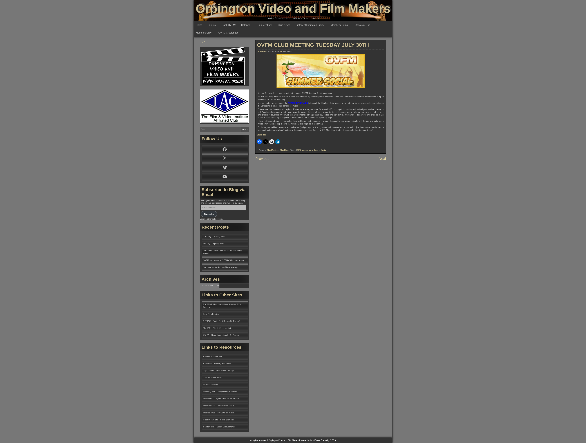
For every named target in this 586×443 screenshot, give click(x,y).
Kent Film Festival (211, 314)
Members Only (204, 32)
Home (199, 25)
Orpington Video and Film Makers (293, 8)
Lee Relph (287, 51)
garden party (307, 150)
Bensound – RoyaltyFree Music (217, 364)
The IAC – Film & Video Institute (217, 328)
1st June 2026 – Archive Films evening (220, 267)
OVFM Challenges (228, 32)
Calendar (246, 25)
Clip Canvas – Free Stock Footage (218, 371)
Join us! (212, 25)
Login (202, 41)
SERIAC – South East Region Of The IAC (221, 321)
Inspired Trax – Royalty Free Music (218, 413)
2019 (299, 150)
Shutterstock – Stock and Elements (219, 427)
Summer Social (320, 150)
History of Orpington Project (310, 25)
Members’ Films (339, 25)
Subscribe (209, 214)
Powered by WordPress (309, 440)
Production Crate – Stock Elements (218, 420)
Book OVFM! (229, 25)
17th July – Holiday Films (214, 236)
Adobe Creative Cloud (212, 357)
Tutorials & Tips (361, 25)
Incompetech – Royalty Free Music (218, 406)
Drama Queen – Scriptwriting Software (220, 392)
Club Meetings (264, 25)
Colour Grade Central (212, 378)
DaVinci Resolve (210, 385)
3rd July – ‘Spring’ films (213, 243)
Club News (284, 25)
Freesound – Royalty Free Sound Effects (221, 399)
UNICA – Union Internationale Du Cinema (221, 335)
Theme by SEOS (328, 440)
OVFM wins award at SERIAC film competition (223, 260)
